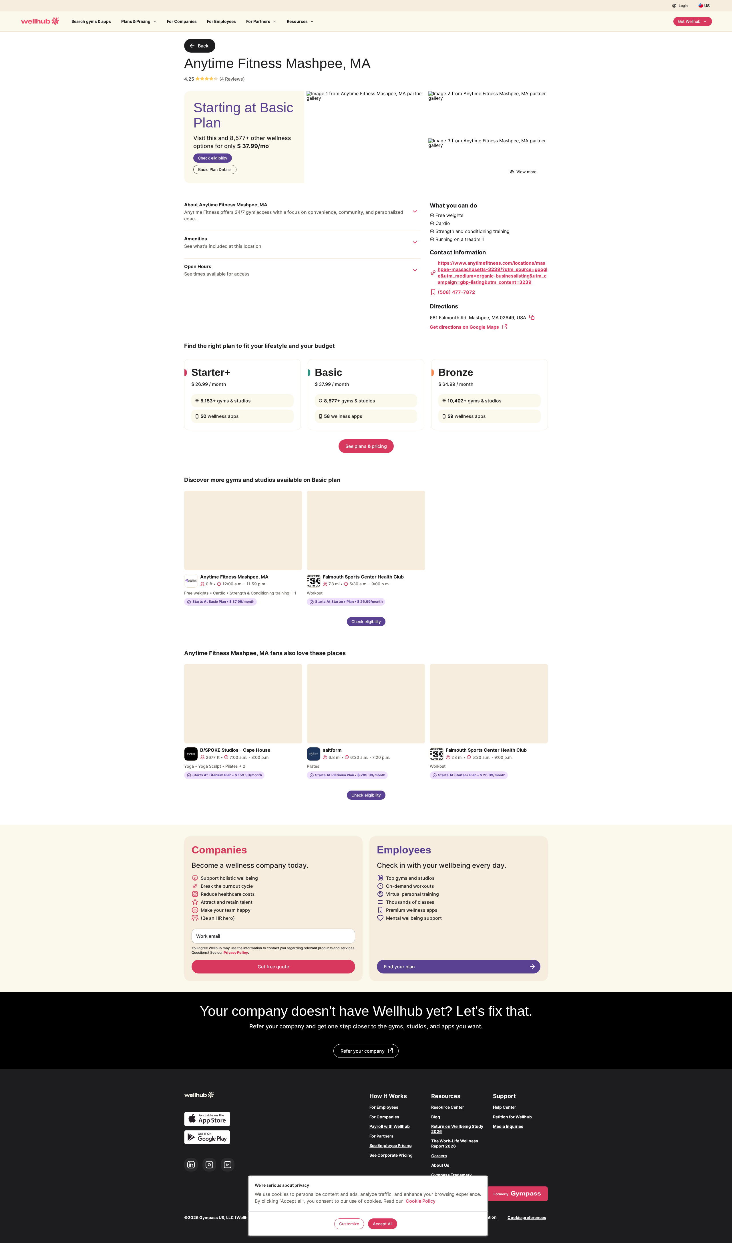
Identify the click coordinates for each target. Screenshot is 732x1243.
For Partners (258, 21)
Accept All (382, 1223)
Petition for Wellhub (512, 1116)
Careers (439, 1155)
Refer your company (363, 1051)
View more (526, 171)
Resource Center (447, 1107)
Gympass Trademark (451, 1174)
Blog (435, 1116)
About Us (440, 1165)
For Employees (221, 21)
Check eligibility (212, 157)
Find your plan (399, 966)
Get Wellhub (689, 21)
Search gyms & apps (91, 21)
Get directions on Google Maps (464, 327)
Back (203, 46)
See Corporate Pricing (391, 1155)
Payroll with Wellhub (389, 1126)
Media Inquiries (508, 1126)
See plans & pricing (366, 446)
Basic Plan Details (215, 169)
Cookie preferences (527, 1217)
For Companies (182, 21)
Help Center (504, 1107)
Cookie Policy (420, 1201)
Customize (349, 1223)
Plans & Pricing (135, 21)
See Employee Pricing (390, 1145)
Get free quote (273, 966)
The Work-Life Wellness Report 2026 (454, 1143)
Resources (297, 21)
